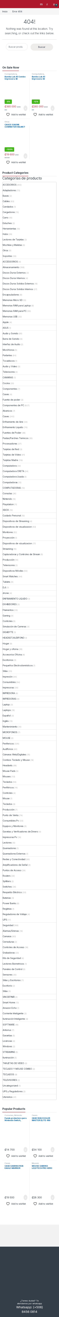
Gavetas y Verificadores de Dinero (20, 831)
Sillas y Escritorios (12, 980)
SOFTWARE (9, 1024)
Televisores (9, 372)
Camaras (7, 936)
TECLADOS (8, 1074)
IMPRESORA (9, 693)
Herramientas (9, 228)
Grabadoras (9, 952)
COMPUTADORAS (12, 487)
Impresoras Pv (10, 837)
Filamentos (8, 610)
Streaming (8, 549)
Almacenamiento (11, 267)
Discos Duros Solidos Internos (18, 289)
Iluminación (8, 1057)
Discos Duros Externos (14, 272)
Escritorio (7, 985)
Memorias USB (10, 316)
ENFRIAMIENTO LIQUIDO (15, 598)
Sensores (7, 974)
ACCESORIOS (10, 184)
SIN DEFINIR (8, 997)
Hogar (6, 643)
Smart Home (9, 1002)
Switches (7, 886)
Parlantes (7, 355)
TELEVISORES (10, 1080)
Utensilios (7, 1097)
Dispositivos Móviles (13, 570)
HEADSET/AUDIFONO (13, 637)
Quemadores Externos (14, 853)
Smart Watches (10, 576)
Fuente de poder (11, 399)
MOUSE (6, 738)
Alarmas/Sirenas (11, 931)
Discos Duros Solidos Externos (18, 283)
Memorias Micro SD (12, 300)
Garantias (7, 1035)
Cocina (6, 383)
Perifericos (8, 743)
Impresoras (8, 687)
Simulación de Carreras (14, 626)
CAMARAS (8, 377)
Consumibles (9, 682)
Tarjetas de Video (12, 454)
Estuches (7, 223)
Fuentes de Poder (12, 432)
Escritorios (8, 660)
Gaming (6, 615)
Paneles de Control (12, 969)
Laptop (6, 704)
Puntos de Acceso (12, 870)
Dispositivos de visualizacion (17, 526)
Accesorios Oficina (12, 654)
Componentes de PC (13, 405)
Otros (7, 122)
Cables (6, 201)
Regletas (7, 908)
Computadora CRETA (13, 471)
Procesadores (10, 443)
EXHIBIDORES (10, 604)
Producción (8, 559)
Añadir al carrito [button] (24, 108)
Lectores (7, 842)
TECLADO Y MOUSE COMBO (17, 1068)
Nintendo (7, 499)
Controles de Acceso (13, 947)
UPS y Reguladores (13, 1091)
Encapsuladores (11, 294)
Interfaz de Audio (11, 344)
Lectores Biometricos (13, 963)
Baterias (7, 898)
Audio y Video (10, 366)
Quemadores (9, 848)
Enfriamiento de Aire (13, 421)
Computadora (11, 74)
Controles (8, 621)
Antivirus (7, 1030)
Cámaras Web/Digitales (14, 754)
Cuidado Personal (12, 515)
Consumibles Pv (11, 820)
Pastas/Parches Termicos (15, 438)
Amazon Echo (10, 1008)
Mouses (7, 776)
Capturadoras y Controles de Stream (21, 554)
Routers (7, 875)
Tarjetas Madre (10, 460)
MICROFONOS (10, 732)
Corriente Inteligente (13, 1013)
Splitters (7, 881)
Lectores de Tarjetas (13, 239)
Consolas (7, 493)
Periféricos (8, 787)
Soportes (7, 256)
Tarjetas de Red (11, 449)
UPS (5, 919)
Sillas (5, 671)
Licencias (7, 1041)
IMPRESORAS (9, 698)
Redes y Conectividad (14, 859)
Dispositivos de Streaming (16, 521)
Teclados (7, 782)
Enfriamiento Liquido (13, 427)
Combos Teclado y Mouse (16, 760)
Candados (8, 206)
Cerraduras (8, 941)
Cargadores (9, 212)
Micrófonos (8, 350)
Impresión (8, 676)
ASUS (5, 327)
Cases (6, 394)
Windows (7, 1046)
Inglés (6, 721)
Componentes (10, 388)
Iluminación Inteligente (14, 1018)
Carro (5, 217)
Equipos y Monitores (13, 826)
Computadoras (10, 482)
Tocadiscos (9, 360)
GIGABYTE (8, 632)
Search (41, 4)
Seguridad (8, 925)
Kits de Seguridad (12, 958)
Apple (6, 322)
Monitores (8, 532)
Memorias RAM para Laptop (17, 305)
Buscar (41, 47)
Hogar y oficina (10, 649)
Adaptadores (9, 190)
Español (7, 715)
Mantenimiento (10, 726)
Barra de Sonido (11, 339)
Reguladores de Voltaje (15, 914)
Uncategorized (10, 1085)
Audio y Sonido (10, 333)
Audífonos (8, 749)
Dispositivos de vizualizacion (17, 543)
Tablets (6, 582)
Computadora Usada (13, 476)
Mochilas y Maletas (12, 245)
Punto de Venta (10, 815)
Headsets (7, 765)
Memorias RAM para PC (15, 311)
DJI (4, 587)
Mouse (6, 798)
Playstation (8, 504)
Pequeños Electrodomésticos (18, 665)
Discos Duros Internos (14, 278)
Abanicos (7, 410)
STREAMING (9, 1052)
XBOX (6, 510)
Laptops (7, 710)
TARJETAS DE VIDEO (13, 1063)
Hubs (5, 234)
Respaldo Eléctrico (12, 892)
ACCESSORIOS (10, 261)
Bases (6, 195)
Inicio (5, 11)
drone (6, 593)
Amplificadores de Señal (15, 865)
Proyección (8, 537)
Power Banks (9, 903)
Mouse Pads (9, 771)
